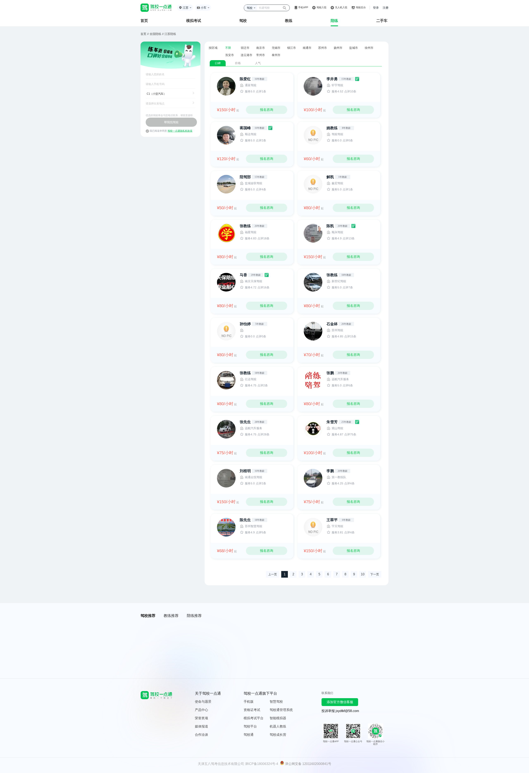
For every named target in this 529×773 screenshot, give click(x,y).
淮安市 (229, 55)
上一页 (272, 574)
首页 (144, 21)
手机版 (249, 701)
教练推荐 (171, 616)
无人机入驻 (341, 7)
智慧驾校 (276, 701)
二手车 (381, 21)
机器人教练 (278, 726)
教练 (288, 21)
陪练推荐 (194, 616)
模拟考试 (193, 21)
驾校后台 (361, 7)
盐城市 (353, 47)
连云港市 (246, 55)
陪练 (334, 21)
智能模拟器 (278, 718)
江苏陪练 (170, 34)
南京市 (260, 47)
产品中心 (201, 710)
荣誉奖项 (201, 718)
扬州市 (338, 47)
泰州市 (276, 55)
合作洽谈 (201, 734)
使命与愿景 (203, 701)
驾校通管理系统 (281, 710)
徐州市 (369, 47)
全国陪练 (155, 34)
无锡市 (276, 47)
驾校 (243, 21)
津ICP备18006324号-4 (261, 764)
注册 (385, 7)
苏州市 (322, 47)
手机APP (303, 7)
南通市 (307, 47)
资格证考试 (252, 710)
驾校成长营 (278, 734)
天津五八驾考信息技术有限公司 (221, 764)
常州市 (260, 55)
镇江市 (291, 47)
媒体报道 (201, 726)
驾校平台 (250, 726)
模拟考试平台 (253, 718)
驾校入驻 (321, 7)
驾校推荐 (148, 616)
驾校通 (249, 734)
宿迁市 (245, 47)
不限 (228, 47)
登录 (376, 7)
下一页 (374, 574)
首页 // (145, 34)
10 (363, 574)
